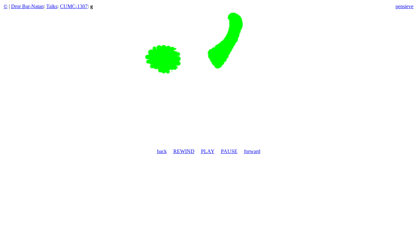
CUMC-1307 (74, 6)
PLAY (207, 151)
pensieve (404, 6)
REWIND (183, 151)
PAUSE (229, 151)
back (162, 151)
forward (252, 151)
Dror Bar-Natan (27, 6)
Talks (51, 6)
